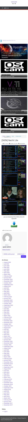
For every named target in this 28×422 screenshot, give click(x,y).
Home (7, 8)
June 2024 (6, 269)
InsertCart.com (8, 419)
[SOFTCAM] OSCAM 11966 (8, 76)
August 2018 (7, 389)
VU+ (6, 88)
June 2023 (6, 290)
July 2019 (6, 370)
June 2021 (6, 331)
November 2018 (8, 384)
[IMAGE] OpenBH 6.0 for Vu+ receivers (12, 56)
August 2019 (7, 369)
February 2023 (8, 296)
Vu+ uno (20, 91)
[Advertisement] (14, 24)
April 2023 (7, 293)
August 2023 (7, 286)
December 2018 (8, 382)
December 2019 (8, 362)
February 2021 (8, 338)
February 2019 (8, 379)
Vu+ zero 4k (14, 53)
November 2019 (8, 363)
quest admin (22, 143)
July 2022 (6, 308)
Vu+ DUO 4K (7, 52)
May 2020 (6, 353)
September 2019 (8, 367)
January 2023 (7, 298)
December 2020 (8, 341)
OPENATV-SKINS (18, 136)
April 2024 (7, 272)
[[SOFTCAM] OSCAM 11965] (14, 121)
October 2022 (7, 303)
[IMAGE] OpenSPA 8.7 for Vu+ (9, 40)
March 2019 (7, 377)
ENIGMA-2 (8, 136)
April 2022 (7, 314)
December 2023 (8, 279)
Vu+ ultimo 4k (23, 52)
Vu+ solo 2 (14, 89)
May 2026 (6, 267)
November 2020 (8, 343)
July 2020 (6, 350)
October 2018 (7, 386)
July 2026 (6, 264)
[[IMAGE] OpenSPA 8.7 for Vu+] (14, 103)
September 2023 (8, 284)
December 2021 (8, 320)
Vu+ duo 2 (14, 88)
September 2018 (8, 388)
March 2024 (7, 274)
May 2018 (6, 394)
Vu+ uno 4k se (8, 53)
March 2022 (7, 315)
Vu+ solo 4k (18, 52)
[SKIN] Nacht (21, 254)
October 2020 (7, 345)
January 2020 (7, 360)
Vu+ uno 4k (3, 53)
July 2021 (6, 329)
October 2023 (7, 283)
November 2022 (8, 302)
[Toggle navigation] (2, 8)
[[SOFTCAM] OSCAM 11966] (14, 66)
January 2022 (7, 319)
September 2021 (8, 326)
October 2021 (7, 324)
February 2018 (8, 400)
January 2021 (7, 339)
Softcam (8, 74)
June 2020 (6, 351)
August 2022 (7, 307)
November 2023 (8, 281)
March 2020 (7, 357)
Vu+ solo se (4, 91)
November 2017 (8, 405)
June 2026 (6, 265)
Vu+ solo (9, 89)
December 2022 (8, 300)
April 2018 (7, 396)
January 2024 (7, 277)
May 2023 (6, 291)
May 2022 (6, 312)
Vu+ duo (9, 88)
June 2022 (6, 310)
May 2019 (6, 374)
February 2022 (8, 317)
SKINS (13, 136)
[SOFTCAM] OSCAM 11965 (8, 132)
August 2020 (7, 348)
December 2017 (8, 403)
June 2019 (6, 372)
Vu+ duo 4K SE (12, 52)
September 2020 (8, 346)
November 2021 (8, 322)
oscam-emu (4, 74)
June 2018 (6, 393)
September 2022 (8, 305)
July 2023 (6, 288)
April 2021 (7, 334)
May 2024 (6, 271)
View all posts (6, 249)
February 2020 (8, 358)
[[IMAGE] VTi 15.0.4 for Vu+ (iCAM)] (14, 85)
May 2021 (6, 333)
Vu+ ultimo (9, 91)
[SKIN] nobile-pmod (8, 254)
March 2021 (7, 336)
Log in (5, 411)
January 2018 (7, 401)
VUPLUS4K (14, 2)
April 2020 (7, 355)
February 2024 (8, 276)
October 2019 (7, 365)
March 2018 (7, 398)
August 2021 (7, 327)
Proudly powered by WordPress (8, 418)
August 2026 (7, 262)
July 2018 (6, 391)
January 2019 (7, 381)
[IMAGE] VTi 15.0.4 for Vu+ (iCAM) (10, 95)
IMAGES (2, 52)
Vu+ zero (14, 93)
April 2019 (7, 376)
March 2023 (7, 295)
